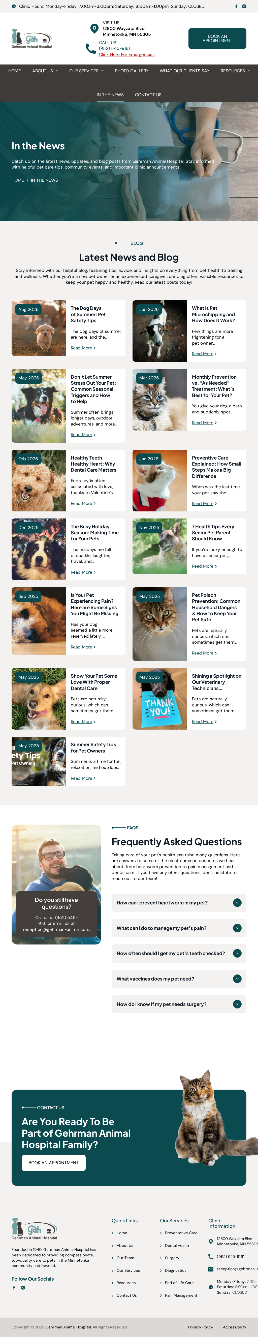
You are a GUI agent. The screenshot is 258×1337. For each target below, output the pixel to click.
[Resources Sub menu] (248, 71)
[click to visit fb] (14, 1288)
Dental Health (177, 1245)
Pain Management (181, 1295)
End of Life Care (179, 1282)
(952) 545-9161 (114, 48)
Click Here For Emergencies (127, 54)
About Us (42, 71)
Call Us (107, 42)
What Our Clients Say (184, 71)
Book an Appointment (217, 38)
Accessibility (234, 1327)
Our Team (125, 1257)
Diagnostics (175, 1270)
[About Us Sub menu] (56, 71)
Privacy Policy (200, 1327)
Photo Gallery (131, 71)
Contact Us (148, 94)
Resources (233, 71)
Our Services (84, 71)
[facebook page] (236, 6)
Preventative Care (181, 1232)
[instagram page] (244, 6)
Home (14, 71)
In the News (110, 94)
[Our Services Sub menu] (102, 71)
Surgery (172, 1257)
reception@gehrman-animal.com (56, 929)
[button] (179, 903)
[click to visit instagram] (23, 1288)
